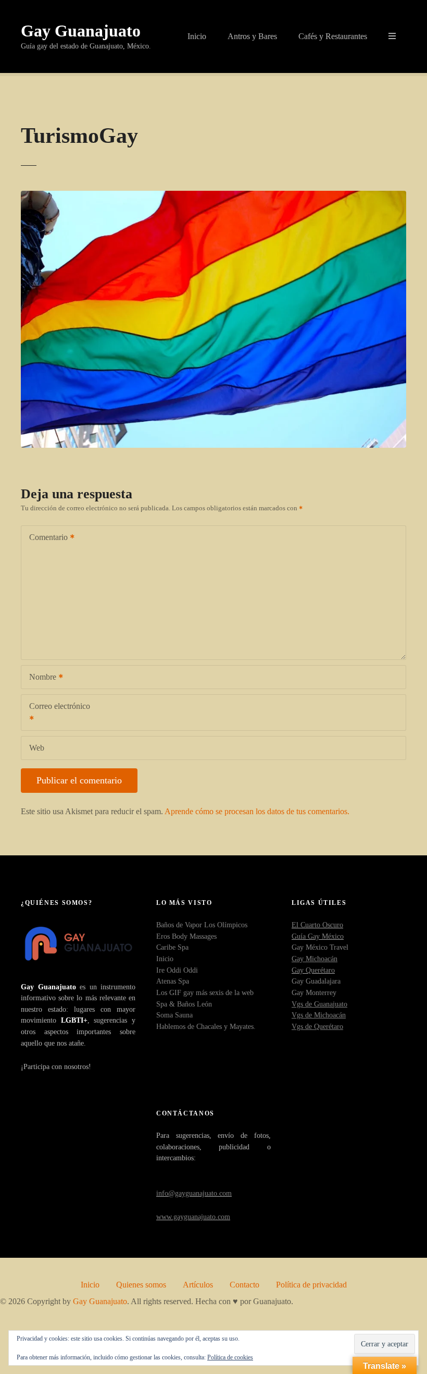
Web (36, 747)
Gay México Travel (320, 947)
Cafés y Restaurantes (332, 36)
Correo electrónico (55, 713)
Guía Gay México (318, 936)
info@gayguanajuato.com (194, 1193)
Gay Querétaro (313, 970)
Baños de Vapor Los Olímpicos (201, 925)
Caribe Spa (172, 947)
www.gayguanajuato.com (193, 1216)
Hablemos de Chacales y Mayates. (206, 1026)
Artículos (198, 1284)
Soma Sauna (174, 1015)
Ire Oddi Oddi (177, 970)
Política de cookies (230, 1357)
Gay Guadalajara (316, 981)
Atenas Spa (172, 981)
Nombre (39, 677)
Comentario (45, 538)
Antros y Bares (252, 36)
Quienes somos (141, 1284)
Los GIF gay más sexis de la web (205, 992)
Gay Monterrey (314, 992)
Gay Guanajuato (81, 30)
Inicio (196, 36)
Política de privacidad (311, 1284)
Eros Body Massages (186, 936)
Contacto (244, 1284)
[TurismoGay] (213, 196)
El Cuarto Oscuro (317, 925)
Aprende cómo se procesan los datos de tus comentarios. (257, 811)
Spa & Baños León (184, 1004)
